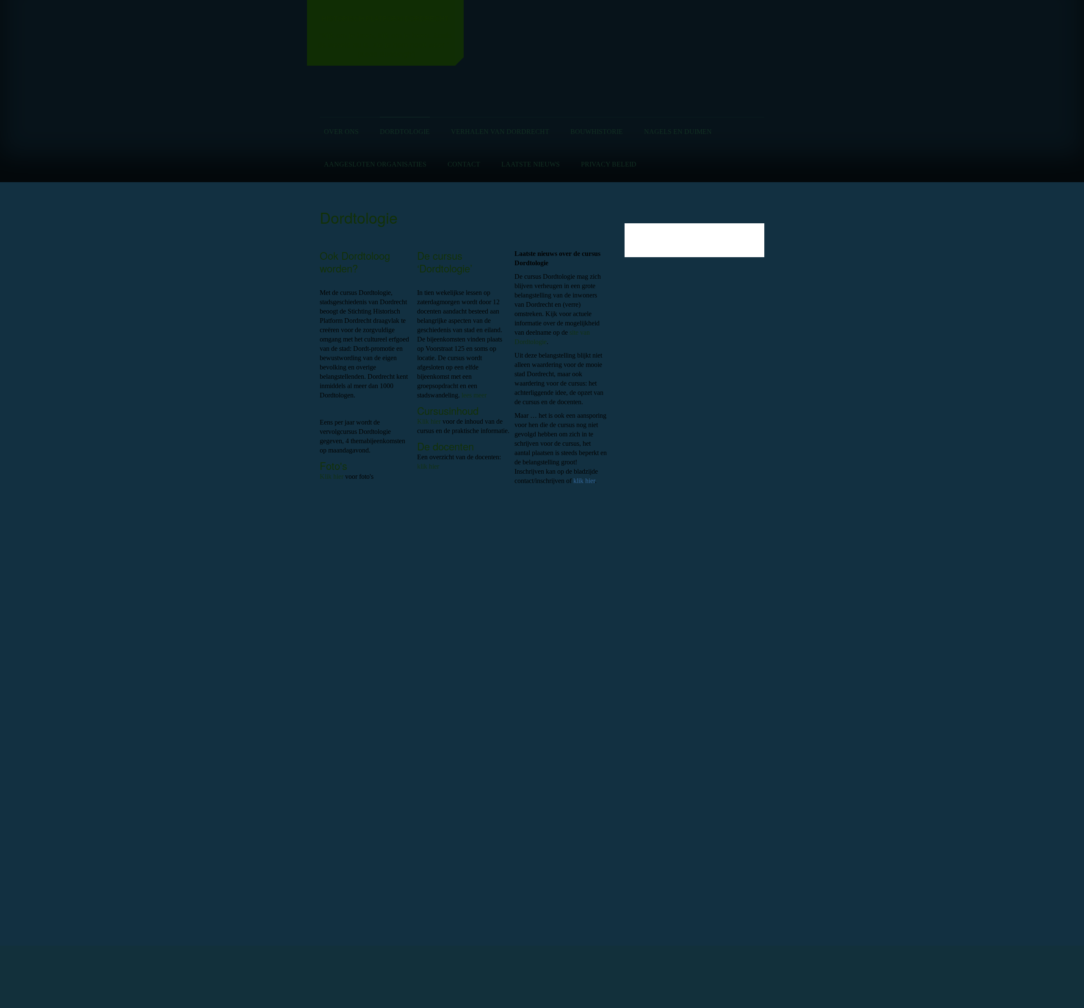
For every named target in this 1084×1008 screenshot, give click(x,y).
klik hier (428, 466)
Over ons (341, 131)
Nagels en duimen (678, 131)
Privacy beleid (608, 164)
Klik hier (331, 476)
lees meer (474, 395)
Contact (464, 164)
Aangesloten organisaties (375, 164)
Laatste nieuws (530, 164)
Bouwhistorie (596, 131)
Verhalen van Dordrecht (500, 131)
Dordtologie (405, 131)
